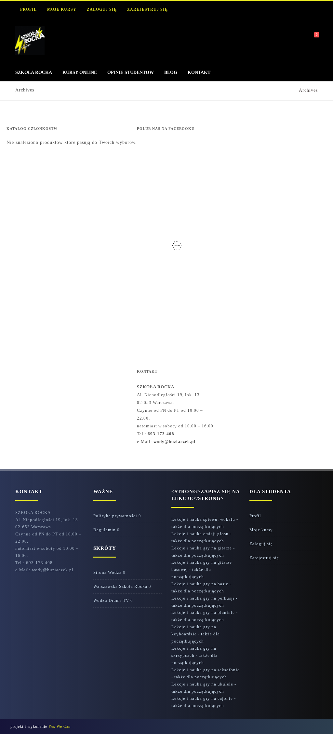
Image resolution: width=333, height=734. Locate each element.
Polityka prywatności (115, 515)
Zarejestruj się (147, 9)
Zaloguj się (102, 9)
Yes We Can (59, 726)
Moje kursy (61, 9)
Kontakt (199, 72)
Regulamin (104, 529)
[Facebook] (271, 9)
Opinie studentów (130, 72)
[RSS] (257, 9)
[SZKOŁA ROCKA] (30, 53)
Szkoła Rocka (33, 72)
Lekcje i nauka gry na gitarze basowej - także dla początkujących (201, 569)
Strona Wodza (107, 572)
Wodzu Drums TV (111, 600)
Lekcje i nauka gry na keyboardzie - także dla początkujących (195, 634)
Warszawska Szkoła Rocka (120, 586)
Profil (28, 9)
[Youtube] (284, 9)
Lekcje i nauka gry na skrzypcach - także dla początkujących (194, 655)
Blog (170, 72)
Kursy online (79, 72)
